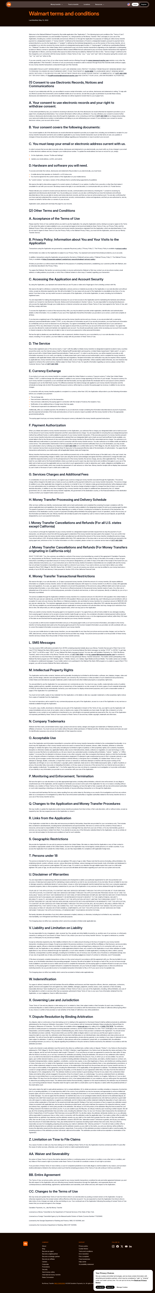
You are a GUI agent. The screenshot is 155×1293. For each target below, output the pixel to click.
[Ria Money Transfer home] (9, 4)
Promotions (46, 1267)
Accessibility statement (86, 1264)
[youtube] (126, 1246)
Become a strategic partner (51, 1256)
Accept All (100, 1287)
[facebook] (117, 1246)
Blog (43, 1249)
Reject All (110, 1287)
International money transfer (51, 1275)
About (44, 1246)
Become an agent (48, 1251)
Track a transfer (73, 4)
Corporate (45, 1264)
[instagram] (113, 1246)
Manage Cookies (122, 1287)
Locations (87, 4)
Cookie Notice (83, 1249)
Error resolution (84, 1254)
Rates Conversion (48, 1277)
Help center (82, 1262)
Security (45, 1269)
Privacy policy (83, 1246)
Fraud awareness (84, 1259)
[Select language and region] (128, 4)
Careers (44, 1262)
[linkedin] (130, 1246)
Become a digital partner (50, 1254)
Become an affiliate (48, 1259)
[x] (122, 1246)
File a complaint (84, 1256)
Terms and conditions (86, 1251)
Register (144, 4)
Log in (135, 4)
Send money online (48, 1272)
